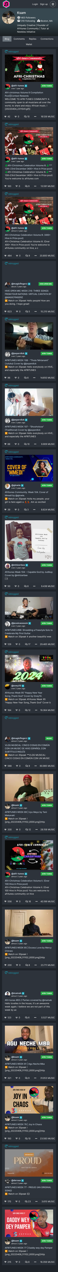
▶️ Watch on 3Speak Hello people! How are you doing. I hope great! (27, 302)
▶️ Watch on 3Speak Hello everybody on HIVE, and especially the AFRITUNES (29, 368)
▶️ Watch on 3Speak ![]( (17, 1193)
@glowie (16, 485)
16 (29, 901)
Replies (32, 38)
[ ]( (6, 578)
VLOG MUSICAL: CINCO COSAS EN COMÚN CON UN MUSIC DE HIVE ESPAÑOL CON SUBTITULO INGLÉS (27, 748)
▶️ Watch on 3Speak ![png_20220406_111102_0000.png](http (25, 820)
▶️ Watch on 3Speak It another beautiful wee (28, 636)
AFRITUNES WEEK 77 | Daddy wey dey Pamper (28, 1247)
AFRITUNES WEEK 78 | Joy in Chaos (23, 1124)
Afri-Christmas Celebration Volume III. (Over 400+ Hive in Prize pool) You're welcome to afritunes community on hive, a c (27, 244)
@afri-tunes (18, 85)
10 (28, 116)
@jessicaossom (19, 623)
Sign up (44, 4)
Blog (7, 38)
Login (35, 4)
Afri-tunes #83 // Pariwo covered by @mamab (28, 1000)
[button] (52, 4)
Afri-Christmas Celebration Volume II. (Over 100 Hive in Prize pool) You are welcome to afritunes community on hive (27, 890)
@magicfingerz (19, 283)
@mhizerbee (18, 565)
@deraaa (16, 1180)
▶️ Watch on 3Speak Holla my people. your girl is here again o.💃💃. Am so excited (27, 500)
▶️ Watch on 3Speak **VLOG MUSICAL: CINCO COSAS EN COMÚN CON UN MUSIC (27, 757)
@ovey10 (16, 685)
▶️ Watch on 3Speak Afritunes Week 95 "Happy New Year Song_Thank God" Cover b (28, 701)
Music (49, 738)
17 (29, 644)
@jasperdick (18, 353)
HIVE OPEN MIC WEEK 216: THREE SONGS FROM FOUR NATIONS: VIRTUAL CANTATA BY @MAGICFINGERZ (28, 294)
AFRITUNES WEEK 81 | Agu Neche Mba (25, 1063)
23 (29, 1201)
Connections (47, 38)
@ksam (15, 805)
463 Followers (27, 17)
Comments (19, 38)
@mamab (16, 993)
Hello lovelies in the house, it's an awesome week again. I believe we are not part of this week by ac (27, 1006)
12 (29, 710)
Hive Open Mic (46, 284)
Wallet (29, 44)
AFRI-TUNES (47, 86)
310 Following (27, 20)
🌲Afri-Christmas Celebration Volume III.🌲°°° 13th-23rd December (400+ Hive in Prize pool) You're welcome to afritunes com (29, 175)
